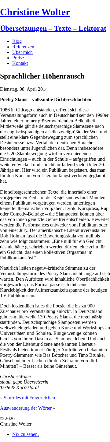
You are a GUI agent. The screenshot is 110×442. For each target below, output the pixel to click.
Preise (18, 57)
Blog (17, 41)
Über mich (22, 52)
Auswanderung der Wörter (26, 408)
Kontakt (20, 63)
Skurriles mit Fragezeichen (29, 397)
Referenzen (23, 46)
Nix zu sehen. (25, 434)
